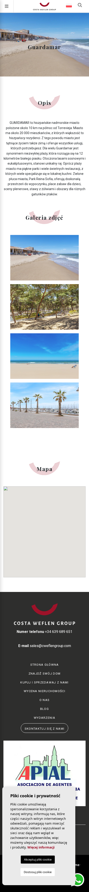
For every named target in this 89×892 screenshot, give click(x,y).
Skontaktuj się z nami (44, 728)
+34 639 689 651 (44, 631)
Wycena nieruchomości (44, 691)
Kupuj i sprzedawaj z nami (44, 682)
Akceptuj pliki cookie (38, 859)
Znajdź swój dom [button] (45, 673)
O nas (44, 700)
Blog (44, 709)
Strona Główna (44, 664)
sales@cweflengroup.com (44, 646)
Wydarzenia (44, 717)
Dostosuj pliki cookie (38, 872)
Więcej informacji (41, 847)
